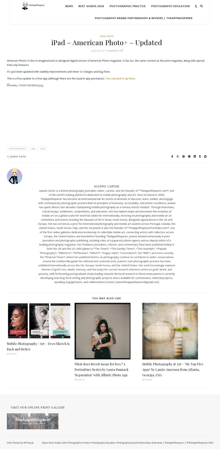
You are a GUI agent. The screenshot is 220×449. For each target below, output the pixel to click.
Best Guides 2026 (91, 6)
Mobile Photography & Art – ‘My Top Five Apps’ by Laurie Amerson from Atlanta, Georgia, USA (173, 369)
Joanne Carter (18, 156)
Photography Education (170, 6)
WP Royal (28, 442)
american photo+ (17, 148)
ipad (43, 148)
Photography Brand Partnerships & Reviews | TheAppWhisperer (143, 18)
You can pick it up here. (120, 78)
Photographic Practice (128, 6)
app (33, 148)
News (69, 6)
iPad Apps (107, 36)
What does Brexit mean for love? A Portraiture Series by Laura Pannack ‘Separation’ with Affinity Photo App (102, 369)
